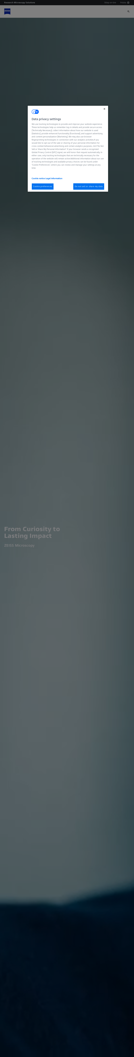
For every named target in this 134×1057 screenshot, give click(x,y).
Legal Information (53, 178)
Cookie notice (38, 178)
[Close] (104, 109)
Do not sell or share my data (89, 186)
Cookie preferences (42, 186)
